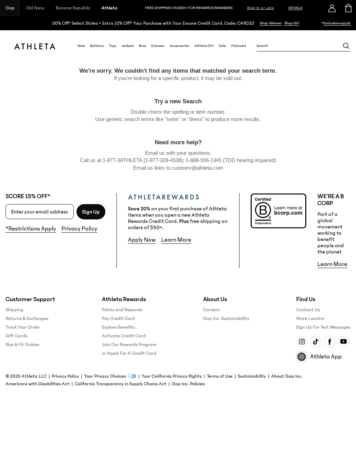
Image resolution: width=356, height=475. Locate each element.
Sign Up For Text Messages (323, 327)
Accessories (179, 46)
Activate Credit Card (124, 336)
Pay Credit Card (118, 318)
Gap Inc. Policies (188, 384)
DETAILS (295, 8)
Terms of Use (220, 376)
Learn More (176, 239)
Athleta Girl (204, 46)
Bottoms (97, 46)
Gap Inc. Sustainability (226, 318)
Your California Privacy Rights (171, 376)
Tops (112, 46)
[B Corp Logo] (278, 210)
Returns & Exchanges (27, 318)
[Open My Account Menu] (332, 8)
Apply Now (142, 239)
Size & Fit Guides (22, 344)
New (81, 46)
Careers (211, 310)
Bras (142, 46)
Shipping (14, 310)
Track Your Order (23, 327)
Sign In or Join (260, 8)
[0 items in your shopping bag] (348, 8)
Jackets (127, 46)
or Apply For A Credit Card (129, 353)
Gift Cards (16, 336)
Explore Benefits (118, 327)
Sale (222, 46)
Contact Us (308, 310)
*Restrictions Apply (31, 228)
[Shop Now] (178, 23)
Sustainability (252, 376)
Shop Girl (291, 23)
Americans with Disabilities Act (38, 384)
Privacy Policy (79, 228)
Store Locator (310, 318)
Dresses (157, 46)
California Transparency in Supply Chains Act (121, 384)
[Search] (346, 46)
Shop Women (271, 23)
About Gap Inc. (286, 376)
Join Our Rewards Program (129, 344)
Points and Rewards (122, 310)
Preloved (238, 46)
